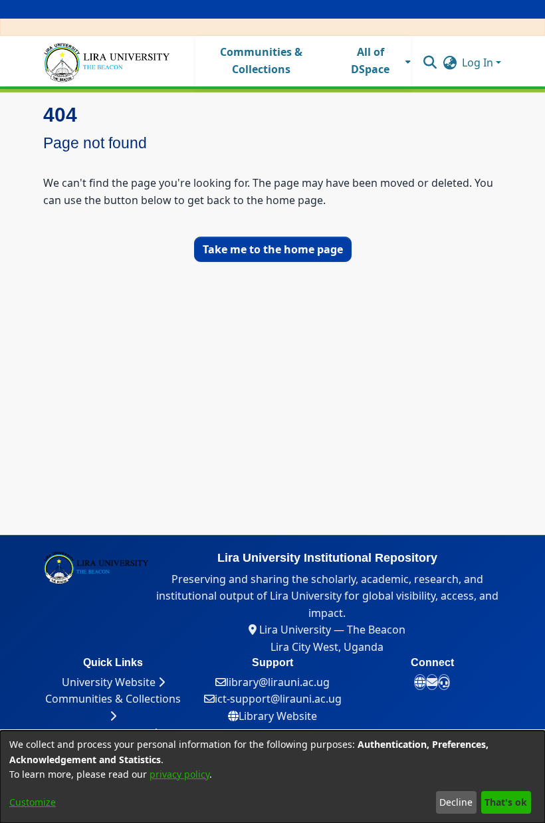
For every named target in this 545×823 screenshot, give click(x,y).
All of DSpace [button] (370, 60)
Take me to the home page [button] (273, 249)
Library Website (278, 716)
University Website (110, 682)
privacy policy (179, 774)
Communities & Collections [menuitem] (261, 60)
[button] (429, 62)
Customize (32, 802)
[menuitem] (374, 61)
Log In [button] (479, 62)
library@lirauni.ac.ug (278, 682)
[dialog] (272, 777)
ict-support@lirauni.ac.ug (278, 698)
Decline (456, 802)
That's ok (506, 802)
